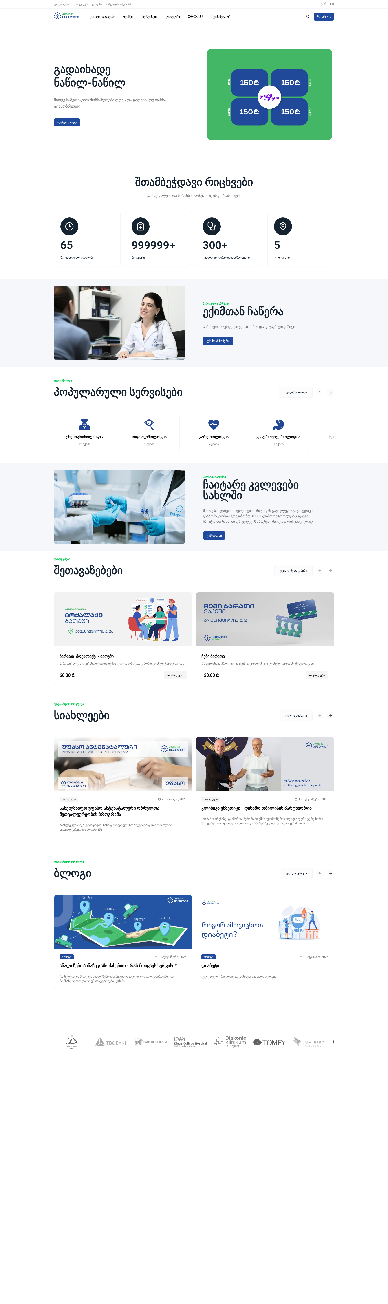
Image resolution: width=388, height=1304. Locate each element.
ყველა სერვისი (296, 392)
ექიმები (128, 16)
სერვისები (149, 16)
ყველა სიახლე (296, 715)
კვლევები (172, 16)
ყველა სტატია (296, 873)
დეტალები (175, 675)
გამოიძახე (214, 535)
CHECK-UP (195, 16)
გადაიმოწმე (66, 122)
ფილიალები (62, 4)
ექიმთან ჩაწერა (218, 341)
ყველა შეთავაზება (293, 570)
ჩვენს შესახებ (220, 16)
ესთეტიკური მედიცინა (88, 4)
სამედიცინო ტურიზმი (119, 4)
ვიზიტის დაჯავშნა (102, 16)
